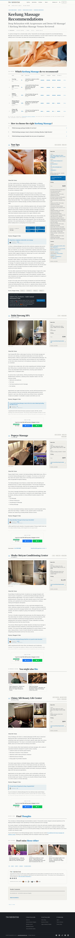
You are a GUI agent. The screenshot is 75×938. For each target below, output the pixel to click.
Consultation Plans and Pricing (56, 178)
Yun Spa (14, 79)
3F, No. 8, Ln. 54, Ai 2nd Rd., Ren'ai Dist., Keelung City (57, 249)
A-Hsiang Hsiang (27, 866)
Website (28, 227)
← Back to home (11, 904)
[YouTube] (14, 878)
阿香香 (18, 521)
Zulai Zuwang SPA (15, 86)
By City (28, 2)
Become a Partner (44, 922)
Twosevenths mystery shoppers (28, 116)
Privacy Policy (59, 924)
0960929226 (53, 170)
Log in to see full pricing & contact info (57, 341)
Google (16, 425)
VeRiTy (18, 641)
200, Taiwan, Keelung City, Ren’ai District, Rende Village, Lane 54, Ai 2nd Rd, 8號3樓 (57, 156)
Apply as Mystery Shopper (46, 924)
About (46, 2)
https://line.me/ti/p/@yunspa (55, 166)
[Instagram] (10, 878)
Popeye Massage (14, 94)
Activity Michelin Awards (30, 928)
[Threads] (12, 878)
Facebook (28, 230)
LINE (37, 230)
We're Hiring (43, 919)
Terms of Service (60, 922)
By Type (40, 2)
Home (9, 5)
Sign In (64, 2)
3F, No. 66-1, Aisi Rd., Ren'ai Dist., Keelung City (57, 246)
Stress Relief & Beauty (17, 5)
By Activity (34, 2)
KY (17, 406)
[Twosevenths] (12, 917)
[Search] (60, 2)
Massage (21, 866)
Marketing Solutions (30, 926)
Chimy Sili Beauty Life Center (15, 111)
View (64, 80)
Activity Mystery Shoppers (31, 922)
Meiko (18, 241)
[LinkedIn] (16, 878)
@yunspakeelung (53, 163)
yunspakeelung (58, 256)
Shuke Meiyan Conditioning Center (15, 102)
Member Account (29, 924)
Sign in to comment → (14, 897)
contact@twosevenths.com (22, 935)
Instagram (38, 227)
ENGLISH (55, 2)
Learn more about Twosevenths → (24, 876)
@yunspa (54, 257)
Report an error (54, 261)
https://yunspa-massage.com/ (56, 160)
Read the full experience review (38, 548)
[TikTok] (62, 935)
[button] (20, 162)
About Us (28, 919)
